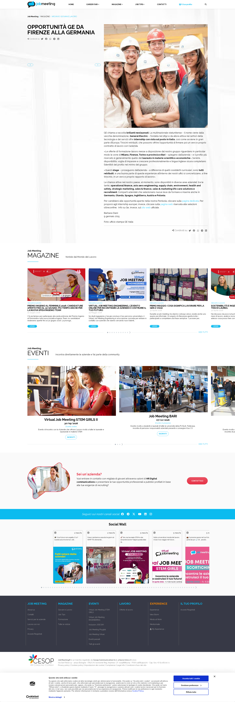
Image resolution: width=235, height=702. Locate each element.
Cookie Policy (138, 691)
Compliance (110, 665)
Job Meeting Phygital (97, 629)
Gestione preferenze (189, 685)
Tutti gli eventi (94, 644)
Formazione (63, 619)
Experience (154, 610)
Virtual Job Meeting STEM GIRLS (99, 611)
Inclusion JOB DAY (96, 625)
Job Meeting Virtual (97, 634)
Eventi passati (94, 639)
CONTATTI (161, 4)
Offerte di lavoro (126, 610)
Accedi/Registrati (35, 634)
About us (31, 610)
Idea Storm (154, 614)
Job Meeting (32, 16)
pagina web (166, 204)
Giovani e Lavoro (65, 610)
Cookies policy (77, 665)
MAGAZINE (116, 4)
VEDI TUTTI (203, 332)
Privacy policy (64, 665)
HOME (71, 4)
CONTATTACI (197, 481)
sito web (146, 207)
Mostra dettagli (55, 697)
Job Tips (61, 614)
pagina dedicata (190, 201)
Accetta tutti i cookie (191, 678)
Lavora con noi (34, 624)
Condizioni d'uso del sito (136, 665)
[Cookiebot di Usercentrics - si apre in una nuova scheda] (32, 697)
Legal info (121, 665)
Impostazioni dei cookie (94, 665)
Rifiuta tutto (191, 692)
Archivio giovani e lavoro (64, 16)
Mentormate (155, 624)
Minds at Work (156, 619)
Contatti (31, 614)
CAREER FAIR (92, 4)
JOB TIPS (139, 4)
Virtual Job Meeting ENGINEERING (97, 618)
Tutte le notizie (64, 624)
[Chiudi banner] (214, 676)
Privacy (31, 629)
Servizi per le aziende (37, 619)
